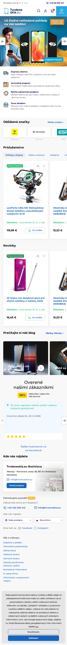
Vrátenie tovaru (11, 554)
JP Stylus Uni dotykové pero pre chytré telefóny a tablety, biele (26, 299)
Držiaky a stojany (14, 155)
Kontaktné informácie (15, 569)
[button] (39, 11)
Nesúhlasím (33, 632)
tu (37, 626)
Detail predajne (16, 485)
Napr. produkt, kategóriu (24, 28)
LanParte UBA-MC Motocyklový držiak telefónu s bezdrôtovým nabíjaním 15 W (25, 210)
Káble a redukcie (36, 155)
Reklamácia (9, 550)
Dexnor (39, 139)
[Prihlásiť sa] (45, 11)
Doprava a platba (12, 542)
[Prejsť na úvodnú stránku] (13, 11)
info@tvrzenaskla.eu (21, 479)
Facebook (27, 528)
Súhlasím (33, 638)
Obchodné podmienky (15, 546)
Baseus (14, 139)
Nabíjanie (54, 155)
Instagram (42, 528)
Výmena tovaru (11, 558)
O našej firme (10, 573)
